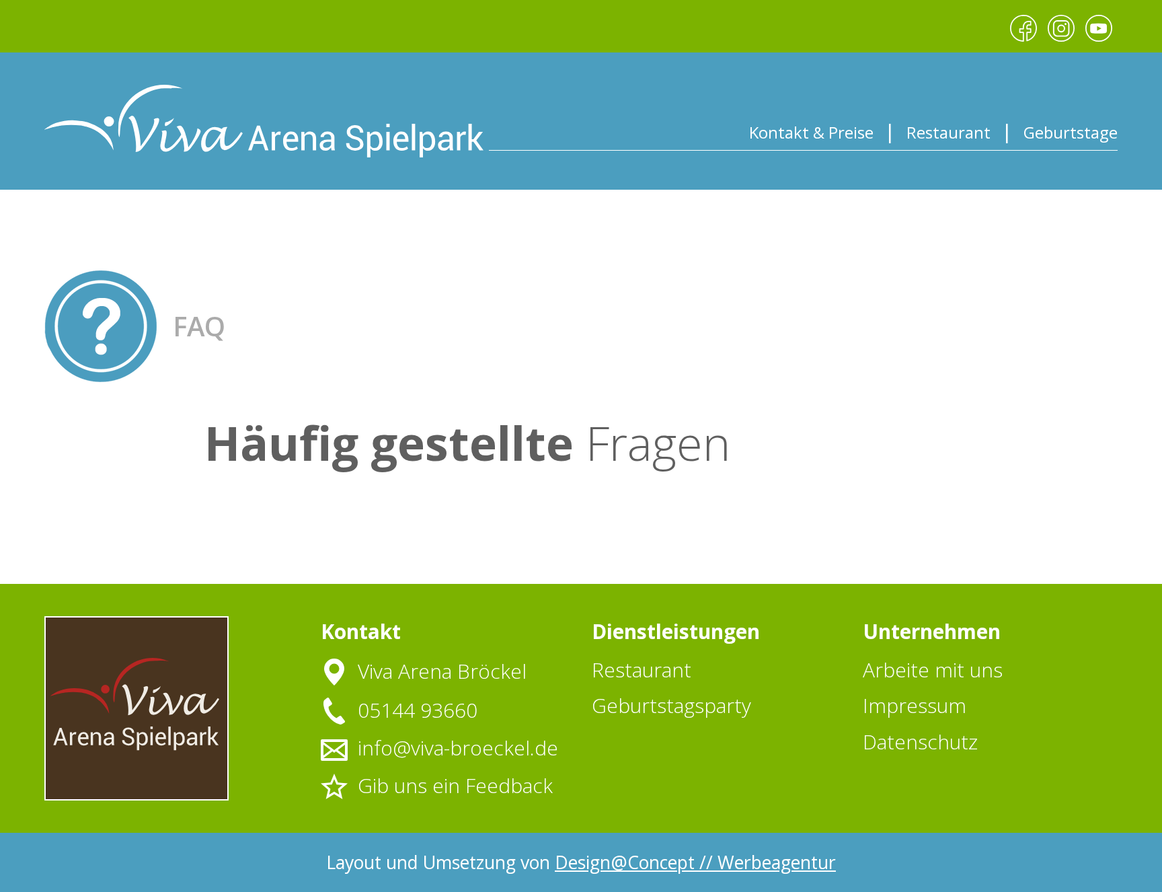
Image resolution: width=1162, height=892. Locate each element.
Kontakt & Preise (811, 132)
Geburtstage (1070, 132)
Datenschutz (920, 741)
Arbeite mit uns (933, 669)
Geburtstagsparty (671, 705)
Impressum (914, 705)
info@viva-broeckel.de (458, 748)
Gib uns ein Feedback (455, 785)
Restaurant (948, 132)
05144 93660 (417, 710)
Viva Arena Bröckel (442, 671)
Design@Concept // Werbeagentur (695, 862)
